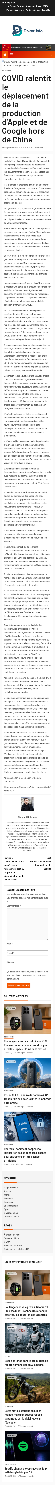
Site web (11, 962)
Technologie (6, 70)
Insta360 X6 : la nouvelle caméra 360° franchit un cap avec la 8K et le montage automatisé (27, 1099)
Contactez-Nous (33, 6)
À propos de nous (16, 6)
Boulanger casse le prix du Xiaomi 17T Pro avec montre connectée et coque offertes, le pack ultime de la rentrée (26, 1045)
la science (8, 1202)
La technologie (11, 1206)
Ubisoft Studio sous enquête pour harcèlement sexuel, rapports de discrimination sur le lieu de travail (14, 869)
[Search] (50, 54)
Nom (10, 944)
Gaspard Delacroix (11, 148)
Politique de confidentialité (37, 10)
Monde (7, 1195)
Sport (6, 1209)
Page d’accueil (11, 1187)
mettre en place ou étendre (36, 366)
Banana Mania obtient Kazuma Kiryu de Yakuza (40, 863)
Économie (8, 1198)
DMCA (45, 6)
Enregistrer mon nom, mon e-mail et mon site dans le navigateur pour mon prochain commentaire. (27, 975)
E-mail (10, 953)
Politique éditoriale (15, 10)
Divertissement (11, 1213)
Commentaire (14, 906)
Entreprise (9, 1406)
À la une (7, 1191)
